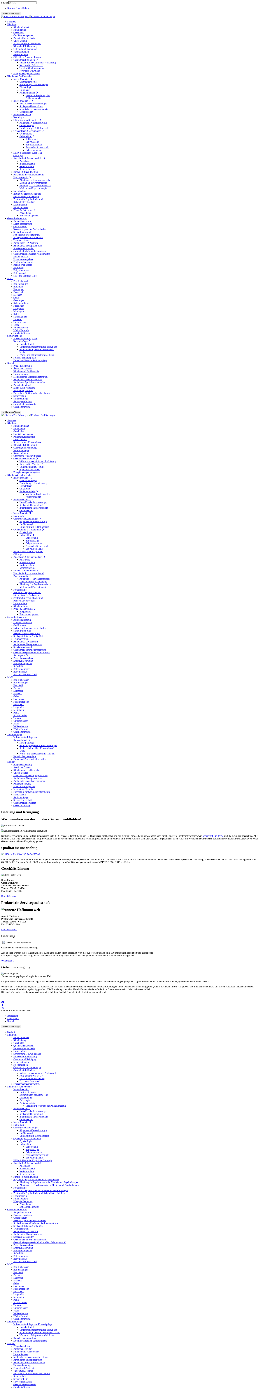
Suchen (4, 2)
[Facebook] (2, 1005)
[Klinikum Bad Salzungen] (28, 16)
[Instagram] (2, 1008)
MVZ (221, 836)
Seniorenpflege (209, 836)
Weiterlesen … (8, 960)
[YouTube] (2, 1002)
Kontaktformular (9, 896)
